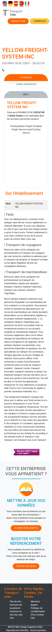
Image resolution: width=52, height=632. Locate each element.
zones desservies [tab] (26, 84)
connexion (39, 21)
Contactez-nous (26, 566)
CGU (33, 618)
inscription (18, 21)
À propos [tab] (26, 77)
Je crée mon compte (26, 528)
